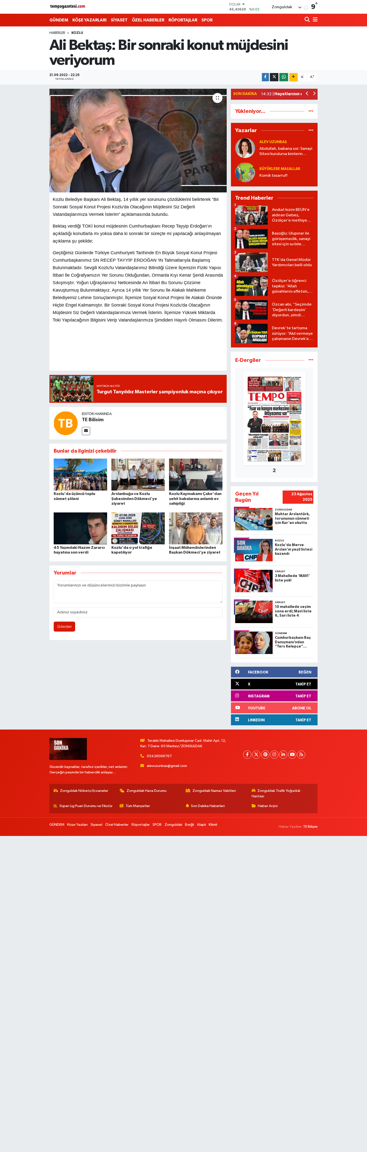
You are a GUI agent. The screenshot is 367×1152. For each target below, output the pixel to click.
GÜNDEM (58, 20)
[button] (307, 94)
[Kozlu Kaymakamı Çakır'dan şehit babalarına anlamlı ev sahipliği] (195, 474)
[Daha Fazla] (293, 77)
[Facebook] (247, 754)
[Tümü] (311, 111)
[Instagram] (274, 754)
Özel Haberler (117, 824)
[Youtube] (292, 754)
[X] (256, 754)
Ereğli (189, 824)
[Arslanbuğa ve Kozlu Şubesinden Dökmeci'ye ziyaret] (138, 474)
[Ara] (308, 20)
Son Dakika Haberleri (208, 806)
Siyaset (97, 824)
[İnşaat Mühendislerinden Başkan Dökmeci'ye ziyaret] (195, 528)
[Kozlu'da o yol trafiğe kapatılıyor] (138, 528)
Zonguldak (173, 824)
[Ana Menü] (314, 20)
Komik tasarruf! (273, 175)
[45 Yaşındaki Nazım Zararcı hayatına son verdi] (80, 528)
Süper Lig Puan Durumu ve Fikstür (86, 806)
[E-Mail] (86, 431)
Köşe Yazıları (77, 824)
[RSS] (301, 754)
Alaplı (201, 824)
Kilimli (213, 824)
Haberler (57, 33)
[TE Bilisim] (66, 423)
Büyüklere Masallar (279, 169)
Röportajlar (141, 824)
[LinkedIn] (283, 754)
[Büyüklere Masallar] (245, 172)
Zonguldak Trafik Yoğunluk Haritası (276, 793)
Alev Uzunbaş (273, 142)
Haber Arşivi (268, 806)
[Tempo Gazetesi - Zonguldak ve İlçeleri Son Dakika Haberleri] (68, 6)
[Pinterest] (265, 754)
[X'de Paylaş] (274, 77)
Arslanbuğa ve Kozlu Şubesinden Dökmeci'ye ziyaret (134, 498)
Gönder (64, 627)
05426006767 (159, 756)
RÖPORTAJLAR (183, 20)
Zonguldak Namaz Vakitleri (214, 791)
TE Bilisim (93, 419)
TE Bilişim (310, 826)
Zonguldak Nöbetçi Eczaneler (84, 791)
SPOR (206, 20)
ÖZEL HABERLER (148, 20)
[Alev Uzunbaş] (245, 148)
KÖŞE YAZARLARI (89, 20)
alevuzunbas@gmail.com (167, 766)
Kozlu (77, 33)
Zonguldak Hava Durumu (147, 791)
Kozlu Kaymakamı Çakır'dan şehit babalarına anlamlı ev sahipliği (195, 498)
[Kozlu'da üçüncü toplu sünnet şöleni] (80, 474)
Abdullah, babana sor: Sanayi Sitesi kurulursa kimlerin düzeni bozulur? (285, 152)
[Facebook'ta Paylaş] (265, 77)
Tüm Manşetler (138, 806)
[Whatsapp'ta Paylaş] (283, 77)
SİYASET (119, 20)
